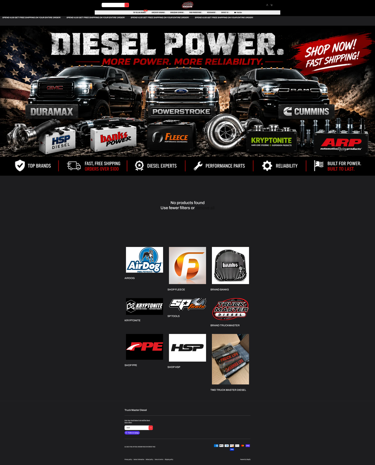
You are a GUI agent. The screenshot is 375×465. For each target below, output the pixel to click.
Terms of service (159, 459)
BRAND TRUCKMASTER (225, 325)
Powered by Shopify (245, 459)
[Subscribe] (151, 427)
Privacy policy (128, 459)
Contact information (139, 459)
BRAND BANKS (219, 289)
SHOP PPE (131, 365)
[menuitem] (140, 12)
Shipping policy (169, 459)
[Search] (127, 5)
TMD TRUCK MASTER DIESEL (228, 390)
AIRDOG (130, 278)
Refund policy (149, 459)
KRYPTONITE (133, 320)
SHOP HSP (173, 367)
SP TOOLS (173, 316)
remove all (205, 208)
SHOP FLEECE (176, 289)
